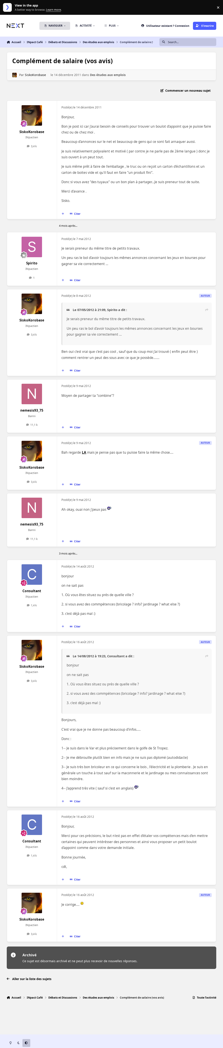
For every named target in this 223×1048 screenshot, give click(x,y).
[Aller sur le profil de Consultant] (32, 574)
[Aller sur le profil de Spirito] (32, 247)
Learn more (8, 7)
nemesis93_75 (31, 410)
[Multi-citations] (63, 213)
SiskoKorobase (35, 75)
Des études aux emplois (108, 75)
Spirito (31, 263)
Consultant (31, 591)
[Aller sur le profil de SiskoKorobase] (14, 75)
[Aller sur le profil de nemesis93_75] (32, 394)
